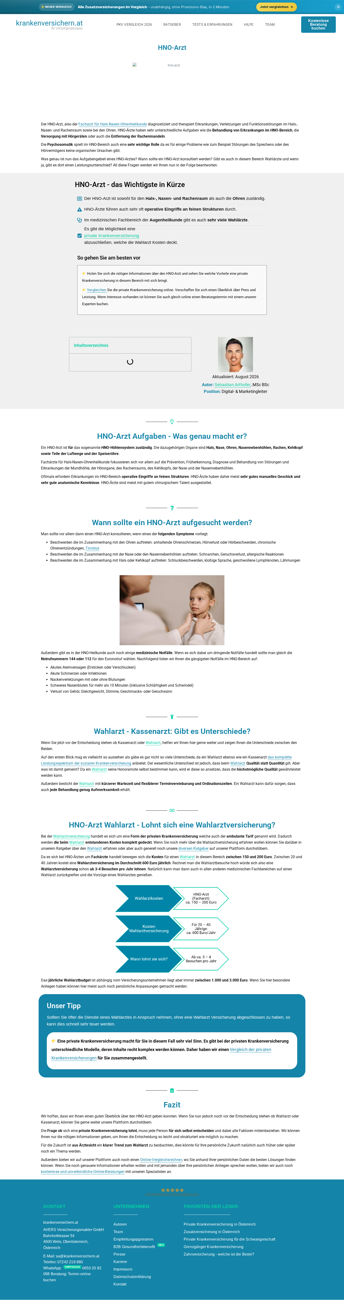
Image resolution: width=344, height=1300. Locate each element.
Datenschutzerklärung (132, 1277)
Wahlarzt (153, 742)
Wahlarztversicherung (71, 836)
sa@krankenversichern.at (77, 1256)
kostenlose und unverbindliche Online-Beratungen (82, 1171)
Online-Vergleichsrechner (161, 1159)
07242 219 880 (70, 1262)
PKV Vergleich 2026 (134, 24)
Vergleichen (96, 290)
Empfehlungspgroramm (133, 1239)
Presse (119, 1254)
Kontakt (119, 1284)
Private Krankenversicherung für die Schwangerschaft (229, 1239)
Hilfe (249, 24)
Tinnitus (92, 548)
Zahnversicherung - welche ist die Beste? (219, 1254)
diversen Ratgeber (193, 848)
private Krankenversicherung (111, 235)
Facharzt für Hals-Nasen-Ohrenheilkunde (112, 124)
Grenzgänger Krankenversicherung (213, 1247)
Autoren (120, 1224)
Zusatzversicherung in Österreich (212, 1232)
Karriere (120, 1262)
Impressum (122, 1269)
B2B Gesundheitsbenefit (138, 1247)
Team (270, 24)
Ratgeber (172, 24)
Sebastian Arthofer (233, 384)
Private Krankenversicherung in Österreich (220, 1224)
